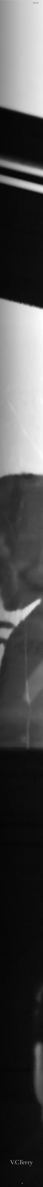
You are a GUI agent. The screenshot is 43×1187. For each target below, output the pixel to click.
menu (36, 3)
